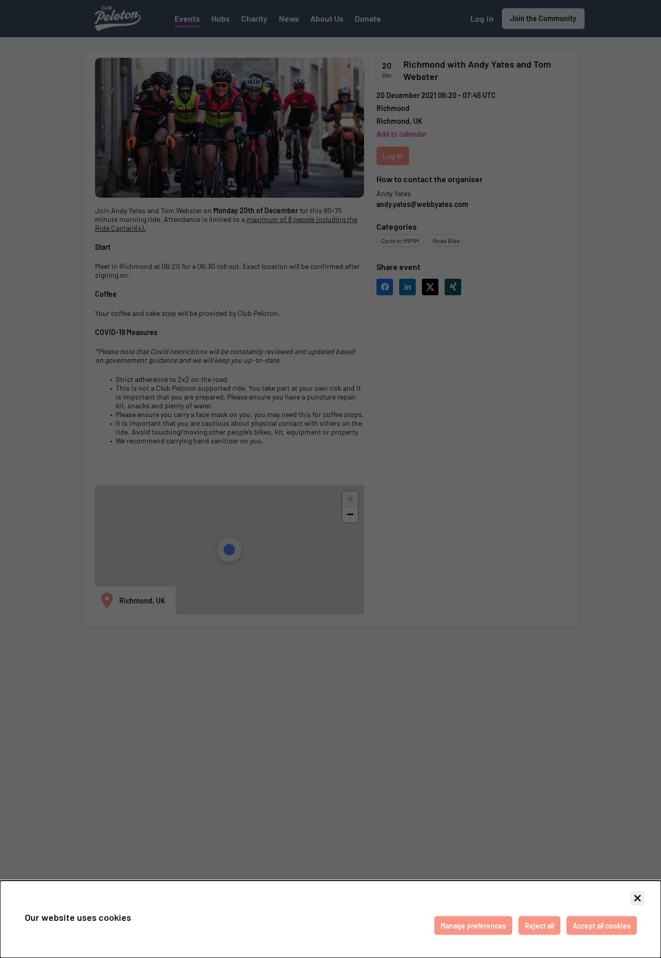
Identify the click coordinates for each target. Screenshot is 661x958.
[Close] (637, 898)
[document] (330, 919)
